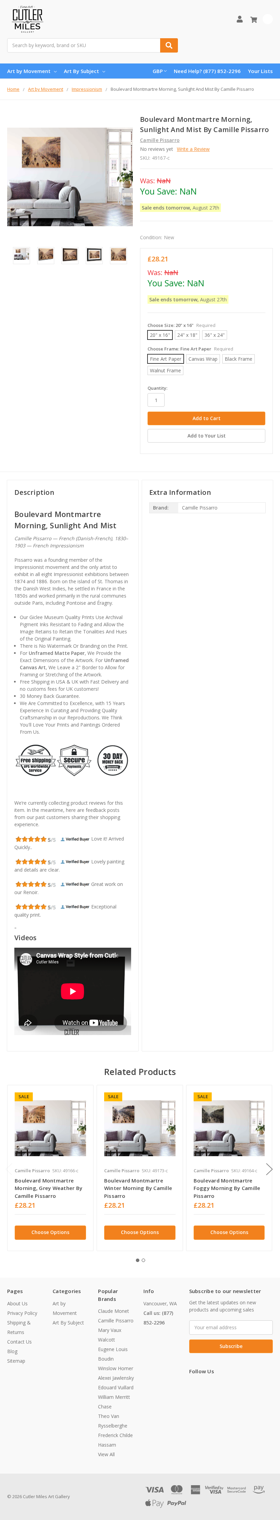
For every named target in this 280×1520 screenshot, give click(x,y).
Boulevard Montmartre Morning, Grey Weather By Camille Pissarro (48, 1188)
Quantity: (157, 388)
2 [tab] (143, 1260)
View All (106, 1454)
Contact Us (19, 1341)
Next (269, 1169)
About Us (17, 1303)
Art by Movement (29, 71)
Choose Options (50, 1232)
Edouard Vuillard (116, 1387)
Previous (9, 1169)
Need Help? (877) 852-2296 (207, 71)
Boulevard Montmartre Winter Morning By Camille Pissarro (138, 1188)
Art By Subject (81, 71)
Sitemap (16, 1361)
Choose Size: (181, 325)
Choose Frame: (190, 349)
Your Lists (260, 71)
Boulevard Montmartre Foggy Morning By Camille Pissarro (227, 1188)
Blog (12, 1351)
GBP (158, 71)
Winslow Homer (115, 1368)
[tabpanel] (50, 1168)
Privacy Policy (22, 1313)
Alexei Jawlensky (116, 1378)
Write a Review (193, 149)
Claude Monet (113, 1311)
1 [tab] (137, 1260)
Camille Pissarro (116, 1320)
